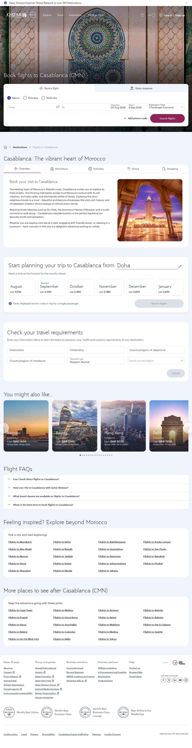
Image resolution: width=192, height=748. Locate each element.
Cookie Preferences (145, 738)
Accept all (170, 738)
